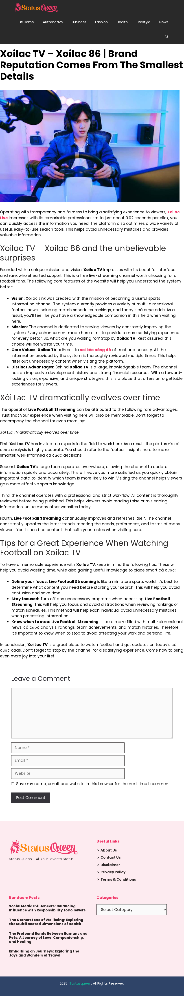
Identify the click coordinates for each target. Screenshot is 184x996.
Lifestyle (143, 22)
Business (79, 22)
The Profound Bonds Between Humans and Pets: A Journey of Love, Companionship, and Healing (48, 937)
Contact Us (111, 857)
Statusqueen (80, 983)
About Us (109, 850)
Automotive (53, 22)
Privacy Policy (113, 872)
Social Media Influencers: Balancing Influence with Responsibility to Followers (47, 908)
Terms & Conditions (118, 879)
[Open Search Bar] (166, 36)
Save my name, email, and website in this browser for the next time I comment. (93, 783)
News (163, 22)
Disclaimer (110, 864)
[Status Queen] (36, 7)
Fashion (101, 22)
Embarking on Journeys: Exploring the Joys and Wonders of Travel (44, 953)
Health (122, 22)
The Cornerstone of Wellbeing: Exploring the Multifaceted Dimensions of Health (46, 921)
